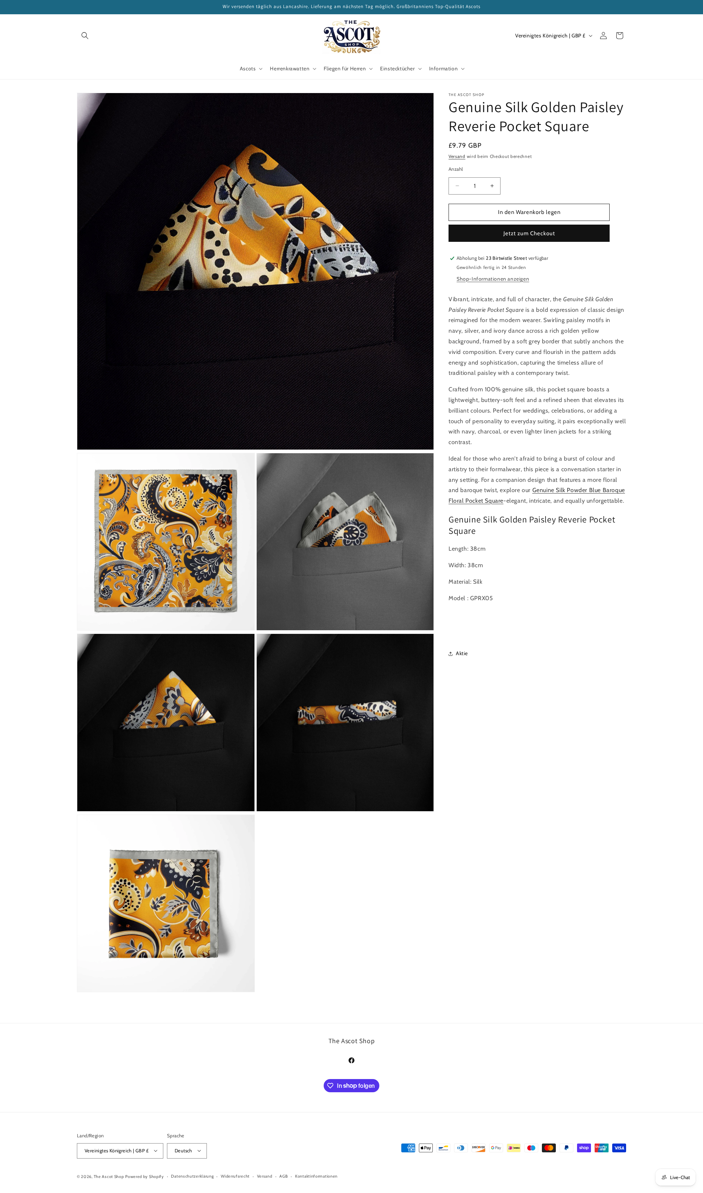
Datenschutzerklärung (192, 1176)
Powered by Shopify (144, 1176)
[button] (85, 35)
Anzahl (456, 169)
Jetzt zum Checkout (529, 233)
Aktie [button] (462, 653)
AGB (283, 1176)
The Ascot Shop (109, 1176)
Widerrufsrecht (235, 1176)
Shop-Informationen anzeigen (493, 278)
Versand (457, 156)
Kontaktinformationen (316, 1176)
